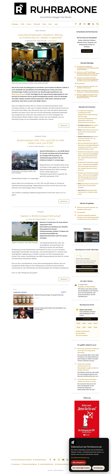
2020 (89, 327)
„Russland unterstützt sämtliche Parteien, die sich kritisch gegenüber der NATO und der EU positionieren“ (88, 79)
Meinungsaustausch (18, 94)
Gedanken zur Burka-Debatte (86, 286)
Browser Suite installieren (87, 270)
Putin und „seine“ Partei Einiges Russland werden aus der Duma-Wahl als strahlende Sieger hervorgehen (88, 73)
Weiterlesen (63, 125)
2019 (95, 327)
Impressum (16, 464)
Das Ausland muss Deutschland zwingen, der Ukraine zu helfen (87, 380)
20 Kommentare (51, 40)
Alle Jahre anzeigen (82, 335)
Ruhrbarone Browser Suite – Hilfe (66, 464)
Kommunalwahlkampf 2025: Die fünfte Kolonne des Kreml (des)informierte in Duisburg (87, 120)
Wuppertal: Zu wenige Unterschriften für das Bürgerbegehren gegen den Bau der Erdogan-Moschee (88, 367)
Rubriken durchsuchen (83, 331)
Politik (22, 24)
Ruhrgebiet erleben (40, 459)
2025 (84, 323)
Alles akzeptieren (79, 462)
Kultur (44, 24)
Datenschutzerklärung (30, 464)
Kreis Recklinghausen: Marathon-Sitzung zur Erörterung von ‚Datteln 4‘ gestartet (40, 36)
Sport (50, 24)
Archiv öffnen (87, 319)
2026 (78, 323)
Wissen (29, 24)
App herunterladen (87, 266)
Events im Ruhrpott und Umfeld (22, 459)
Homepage (15, 24)
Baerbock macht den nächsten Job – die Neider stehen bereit (87, 87)
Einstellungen (98, 468)
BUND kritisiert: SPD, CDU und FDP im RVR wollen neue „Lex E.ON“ (40, 141)
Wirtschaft (37, 24)
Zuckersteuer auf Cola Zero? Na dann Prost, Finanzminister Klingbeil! (88, 132)
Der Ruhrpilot (81, 83)
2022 (78, 327)
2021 (84, 327)
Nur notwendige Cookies (81, 468)
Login (56, 24)
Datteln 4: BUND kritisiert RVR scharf (40, 216)
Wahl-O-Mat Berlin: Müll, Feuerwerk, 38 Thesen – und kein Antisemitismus (88, 91)
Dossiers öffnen (80, 333)
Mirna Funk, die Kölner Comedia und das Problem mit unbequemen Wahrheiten (88, 350)
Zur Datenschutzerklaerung (80, 458)
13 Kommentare (49, 146)
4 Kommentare (51, 219)
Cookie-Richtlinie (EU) (46, 464)
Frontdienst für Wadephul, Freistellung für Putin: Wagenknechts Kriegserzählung (88, 68)
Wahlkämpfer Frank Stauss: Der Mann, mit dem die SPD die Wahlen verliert (88, 147)
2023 (95, 323)
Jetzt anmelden (86, 51)
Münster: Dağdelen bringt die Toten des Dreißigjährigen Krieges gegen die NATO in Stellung (87, 96)
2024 (89, 323)
